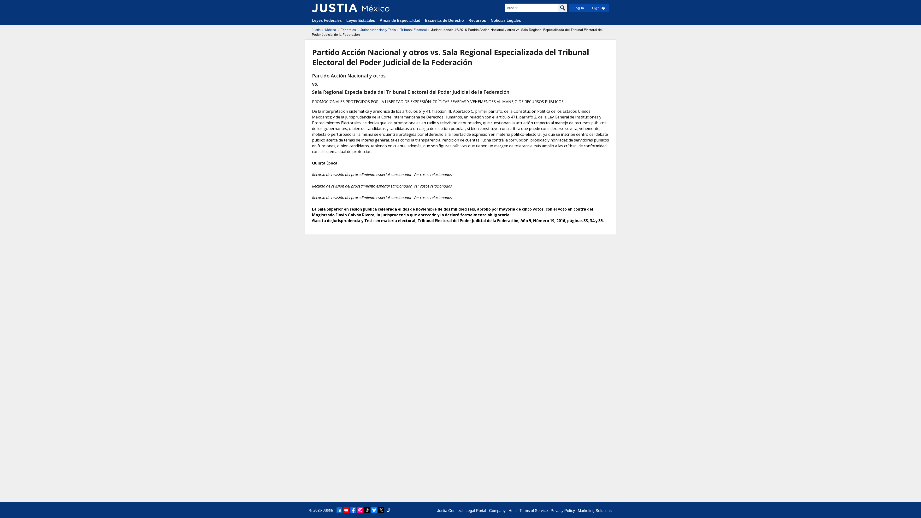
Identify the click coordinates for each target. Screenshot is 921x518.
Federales (348, 30)
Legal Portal (476, 511)
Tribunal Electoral (413, 30)
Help (512, 511)
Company (497, 511)
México (330, 30)
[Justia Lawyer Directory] (388, 510)
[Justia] (334, 8)
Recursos (477, 20)
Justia (316, 30)
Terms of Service (534, 511)
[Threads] (367, 510)
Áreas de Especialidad (400, 20)
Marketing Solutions (595, 511)
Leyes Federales (327, 20)
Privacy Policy (563, 511)
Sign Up (598, 8)
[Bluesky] (374, 510)
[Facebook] (353, 510)
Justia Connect (450, 511)
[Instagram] (360, 510)
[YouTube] (346, 510)
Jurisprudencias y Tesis (378, 30)
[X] (381, 510)
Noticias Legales (506, 20)
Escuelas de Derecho (444, 20)
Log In (578, 8)
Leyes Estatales (360, 20)
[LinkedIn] (339, 510)
